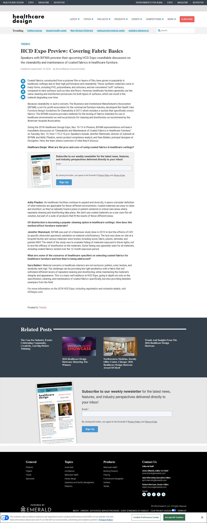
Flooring (107, 475)
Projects (102, 19)
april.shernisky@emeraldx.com (154, 480)
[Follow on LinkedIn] (144, 494)
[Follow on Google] (163, 494)
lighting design (34, 30)
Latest (73, 19)
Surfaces (107, 483)
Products (119, 19)
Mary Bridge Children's (81, 30)
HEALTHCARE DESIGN (13, 3)
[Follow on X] (158, 494)
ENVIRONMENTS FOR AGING (149, 3)
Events (136, 19)
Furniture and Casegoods (113, 479)
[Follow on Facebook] (154, 494)
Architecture (69, 471)
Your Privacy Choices (160, 511)
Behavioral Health (71, 475)
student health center (56, 30)
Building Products (111, 471)
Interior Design (70, 479)
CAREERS (84, 511)
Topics (87, 19)
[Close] (202, 517)
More (171, 19)
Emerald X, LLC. (164, 506)
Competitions (153, 19)
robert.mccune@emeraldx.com (154, 487)
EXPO (31, 3)
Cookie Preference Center (146, 517)
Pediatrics (68, 486)
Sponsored (30, 479)
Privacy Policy (106, 520)
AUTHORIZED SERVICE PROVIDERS (104, 511)
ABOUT (76, 511)
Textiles (106, 486)
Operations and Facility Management (79, 483)
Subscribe (187, 19)
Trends (25, 44)
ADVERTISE (59, 3)
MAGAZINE (43, 3)
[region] (103, 517)
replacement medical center (111, 30)
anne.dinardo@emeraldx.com (153, 473)
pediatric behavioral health (142, 30)
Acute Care (69, 467)
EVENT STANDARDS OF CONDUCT (135, 511)
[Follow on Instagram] (149, 494)
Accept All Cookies (174, 517)
